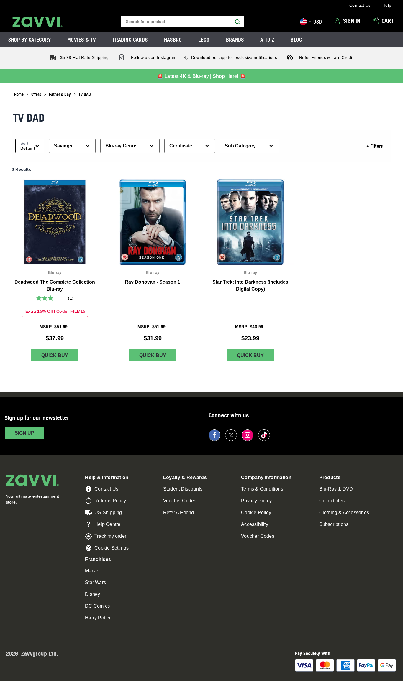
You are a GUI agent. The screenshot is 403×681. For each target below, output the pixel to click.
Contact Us (106, 488)
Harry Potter (98, 617)
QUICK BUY (54, 355)
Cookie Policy (256, 512)
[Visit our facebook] (214, 435)
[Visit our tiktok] (264, 435)
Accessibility (254, 524)
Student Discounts (182, 488)
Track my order (110, 536)
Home (19, 94)
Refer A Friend (178, 512)
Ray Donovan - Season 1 (152, 281)
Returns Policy (110, 500)
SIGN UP (24, 432)
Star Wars (95, 582)
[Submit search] (237, 22)
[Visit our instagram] (247, 435)
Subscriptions (334, 524)
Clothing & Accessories (344, 512)
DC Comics (97, 605)
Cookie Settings (111, 547)
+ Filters (374, 146)
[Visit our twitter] (231, 435)
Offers (36, 94)
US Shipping (108, 512)
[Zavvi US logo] (37, 22)
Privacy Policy (256, 500)
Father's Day (60, 94)
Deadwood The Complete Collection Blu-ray (54, 285)
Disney (92, 594)
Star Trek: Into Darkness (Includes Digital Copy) (250, 285)
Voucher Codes (179, 500)
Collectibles (332, 500)
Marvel (92, 570)
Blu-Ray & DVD (336, 488)
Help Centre (107, 524)
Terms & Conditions (262, 488)
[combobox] (182, 22)
